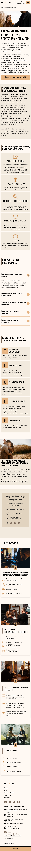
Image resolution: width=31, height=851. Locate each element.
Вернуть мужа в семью (13, 771)
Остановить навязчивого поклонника (14, 637)
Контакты (7, 798)
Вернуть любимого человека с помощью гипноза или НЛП (16, 713)
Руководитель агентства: (10, 826)
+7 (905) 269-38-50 (16, 514)
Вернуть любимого (12, 766)
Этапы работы (9, 793)
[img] (11, 523)
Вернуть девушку (11, 758)
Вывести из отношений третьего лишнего (14, 579)
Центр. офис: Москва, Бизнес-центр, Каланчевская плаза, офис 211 (16, 810)
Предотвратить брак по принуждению (13, 651)
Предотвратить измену (14, 585)
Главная (3, 7)
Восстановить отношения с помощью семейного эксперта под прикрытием (15, 705)
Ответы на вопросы (7, 796)
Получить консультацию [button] (14, 77)
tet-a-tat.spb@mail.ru (17, 510)
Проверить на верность (14, 593)
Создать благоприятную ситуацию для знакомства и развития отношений (15, 697)
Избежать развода (12, 589)
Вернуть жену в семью (13, 762)
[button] (25, 77)
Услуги (6, 790)
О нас (6, 788)
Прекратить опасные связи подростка (13, 646)
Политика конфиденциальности (12, 835)
